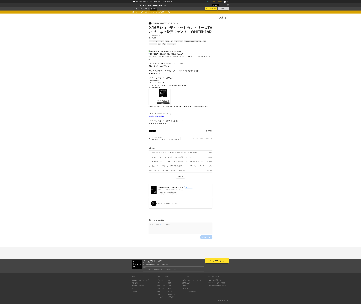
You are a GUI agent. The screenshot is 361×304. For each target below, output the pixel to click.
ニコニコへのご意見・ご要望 (216, 283)
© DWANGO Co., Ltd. (223, 300)
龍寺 (159, 44)
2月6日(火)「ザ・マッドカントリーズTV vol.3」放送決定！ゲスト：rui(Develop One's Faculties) (177, 166)
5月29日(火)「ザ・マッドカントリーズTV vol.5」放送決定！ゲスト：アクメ (171, 157)
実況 (159, 1)
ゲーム (170, 291)
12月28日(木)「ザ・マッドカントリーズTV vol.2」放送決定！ (167, 170)
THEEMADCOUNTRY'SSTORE (193, 41)
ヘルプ (134, 288)
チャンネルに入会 (211, 8)
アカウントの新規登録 (189, 291)
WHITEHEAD (152, 44)
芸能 (169, 283)
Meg (204, 41)
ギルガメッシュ (178, 41)
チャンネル (150, 1)
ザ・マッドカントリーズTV (141, 5)
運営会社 (135, 291)
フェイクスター (171, 44)
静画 (141, 1)
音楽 (165, 5)
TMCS (167, 41)
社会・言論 (160, 288)
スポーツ (171, 280)
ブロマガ (153, 9)
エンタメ (160, 297)
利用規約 (135, 283)
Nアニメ (164, 1)
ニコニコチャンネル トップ (140, 280)
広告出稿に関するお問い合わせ (217, 285)
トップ (135, 9)
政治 (169, 288)
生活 (169, 285)
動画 (137, 1)
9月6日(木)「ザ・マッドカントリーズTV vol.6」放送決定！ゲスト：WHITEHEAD (173, 152)
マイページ (185, 285)
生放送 (144, 1)
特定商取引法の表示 (138, 285)
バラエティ (171, 294)
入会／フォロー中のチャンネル (191, 280)
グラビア (171, 297)
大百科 (155, 1)
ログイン (209, 1)
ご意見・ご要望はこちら (163, 264)
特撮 (158, 291)
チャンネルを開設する (214, 280)
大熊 (164, 44)
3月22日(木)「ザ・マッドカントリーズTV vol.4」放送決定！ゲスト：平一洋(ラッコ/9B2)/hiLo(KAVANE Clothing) (177, 161)
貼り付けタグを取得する (149, 264)
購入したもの (186, 283)
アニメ (159, 283)
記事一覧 (180, 176)
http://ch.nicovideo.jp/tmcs (157, 123)
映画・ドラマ (161, 285)
